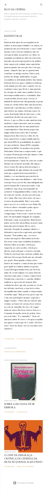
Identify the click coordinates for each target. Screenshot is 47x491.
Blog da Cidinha (14, 9)
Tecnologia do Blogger (25, 483)
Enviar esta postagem (25, 339)
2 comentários (22, 412)
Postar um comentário (15, 352)
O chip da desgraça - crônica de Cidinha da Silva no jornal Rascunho (23, 458)
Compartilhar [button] (9, 339)
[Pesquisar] (41, 4)
